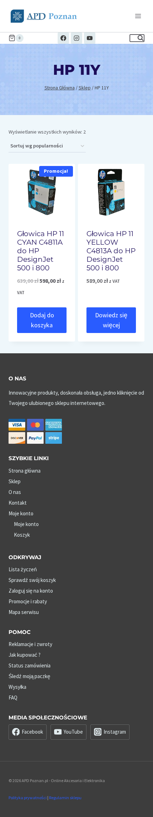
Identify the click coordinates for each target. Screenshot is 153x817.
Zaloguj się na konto (31, 590)
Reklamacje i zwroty (30, 644)
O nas (15, 492)
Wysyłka (17, 686)
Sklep (15, 481)
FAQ (13, 697)
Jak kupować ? (25, 654)
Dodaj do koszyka (42, 320)
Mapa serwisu (24, 612)
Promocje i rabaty (28, 601)
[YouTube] (89, 38)
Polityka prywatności (28, 797)
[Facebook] (63, 38)
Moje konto (21, 513)
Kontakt (18, 502)
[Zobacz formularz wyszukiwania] (137, 38)
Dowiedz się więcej (111, 320)
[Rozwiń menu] (137, 15)
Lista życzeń (23, 569)
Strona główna (25, 470)
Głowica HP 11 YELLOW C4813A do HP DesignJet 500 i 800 (111, 250)
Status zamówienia (30, 665)
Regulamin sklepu (65, 797)
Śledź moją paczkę (29, 676)
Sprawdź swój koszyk (32, 580)
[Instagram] (76, 38)
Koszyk (22, 534)
